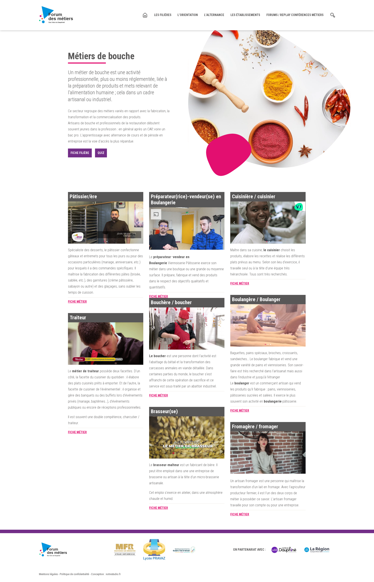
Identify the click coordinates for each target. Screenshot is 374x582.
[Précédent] (72, 222)
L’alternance (214, 15)
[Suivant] (139, 222)
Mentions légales (48, 574)
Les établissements (245, 15)
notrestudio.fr (113, 574)
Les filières (162, 15)
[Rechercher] (332, 15)
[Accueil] (56, 15)
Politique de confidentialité (74, 574)
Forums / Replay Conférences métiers (295, 15)
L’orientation (187, 15)
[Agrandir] (105, 222)
